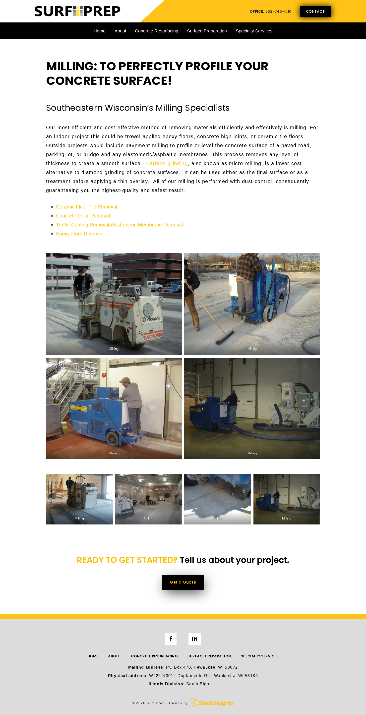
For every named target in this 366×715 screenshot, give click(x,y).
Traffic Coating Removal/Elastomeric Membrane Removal (119, 224)
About (120, 30)
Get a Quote (183, 582)
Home (100, 30)
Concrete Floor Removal (83, 215)
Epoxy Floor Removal (79, 233)
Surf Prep (77, 11)
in (194, 639)
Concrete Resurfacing (156, 30)
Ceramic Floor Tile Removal (86, 206)
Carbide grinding (167, 163)
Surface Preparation (207, 30)
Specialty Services (254, 30)
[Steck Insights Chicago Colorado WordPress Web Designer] (211, 703)
